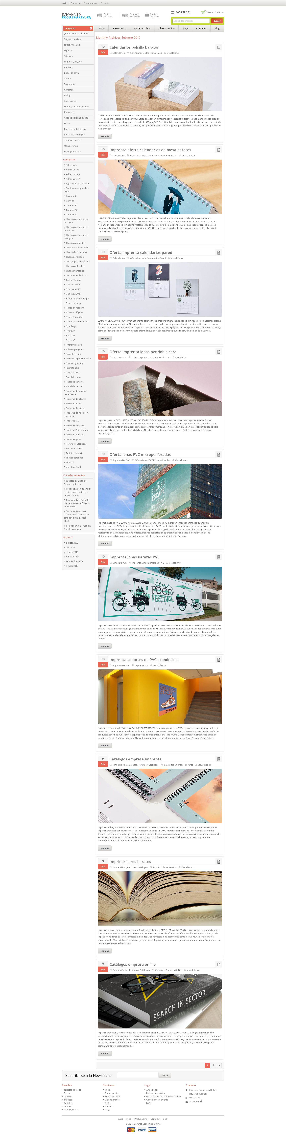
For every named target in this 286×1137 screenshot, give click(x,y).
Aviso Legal (152, 1089)
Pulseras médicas (75, 425)
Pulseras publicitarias (75, 129)
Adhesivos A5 (73, 169)
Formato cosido (120, 970)
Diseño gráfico (166, 28)
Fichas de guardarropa (77, 298)
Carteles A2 (71, 209)
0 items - (213, 12)
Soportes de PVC (72, 140)
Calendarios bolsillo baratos (134, 47)
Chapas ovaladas (75, 256)
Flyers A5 (70, 335)
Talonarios (69, 84)
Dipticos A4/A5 (73, 289)
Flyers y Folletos (74, 344)
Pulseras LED (72, 420)
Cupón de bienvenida (134, 15)
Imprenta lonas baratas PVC (135, 556)
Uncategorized (73, 466)
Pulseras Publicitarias (77, 429)
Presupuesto (90, 3)
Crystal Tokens (73, 279)
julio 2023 (70, 547)
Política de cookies (155, 1093)
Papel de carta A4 (75, 381)
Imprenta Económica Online (147, 1123)
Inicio (64, 3)
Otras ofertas (71, 145)
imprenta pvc (141, 665)
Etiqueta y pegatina (74, 61)
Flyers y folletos (72, 44)
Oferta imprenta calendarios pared (141, 252)
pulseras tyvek (73, 439)
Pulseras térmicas (75, 434)
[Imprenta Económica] (76, 15)
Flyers (67, 1093)
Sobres (68, 78)
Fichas (67, 123)
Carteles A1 (71, 205)
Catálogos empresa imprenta (136, 758)
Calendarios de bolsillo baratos (146, 52)
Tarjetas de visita (72, 39)
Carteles (68, 67)
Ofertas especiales (155, 15)
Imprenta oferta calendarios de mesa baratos (150, 149)
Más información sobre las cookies (163, 1096)
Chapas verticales (75, 270)
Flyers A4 (70, 330)
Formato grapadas (75, 363)
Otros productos (72, 151)
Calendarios (70, 100)
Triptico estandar (74, 457)
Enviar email (196, 1101)
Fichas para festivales (77, 321)
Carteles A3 (71, 214)
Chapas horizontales (76, 252)
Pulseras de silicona (76, 398)
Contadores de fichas (77, 275)
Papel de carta (71, 72)
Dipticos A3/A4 (73, 284)
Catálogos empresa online (133, 964)
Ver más (105, 136)
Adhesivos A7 (73, 178)
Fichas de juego (74, 303)
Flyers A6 (70, 340)
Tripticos (70, 462)
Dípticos (68, 50)
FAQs (185, 28)
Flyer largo (71, 326)
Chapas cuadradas (75, 242)
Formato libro (119, 867)
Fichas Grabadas (74, 316)
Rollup (67, 95)
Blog (217, 28)
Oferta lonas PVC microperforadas (140, 454)
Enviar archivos (142, 28)
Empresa (75, 3)
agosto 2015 (72, 565)
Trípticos (68, 56)
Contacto (104, 3)
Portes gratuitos (108, 15)
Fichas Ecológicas (74, 312)
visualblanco (173, 52)
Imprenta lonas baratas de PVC (148, 562)
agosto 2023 (72, 542)
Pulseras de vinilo (75, 408)
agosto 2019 (72, 551)
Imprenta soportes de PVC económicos (144, 659)
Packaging (69, 112)
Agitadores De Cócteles (77, 183)
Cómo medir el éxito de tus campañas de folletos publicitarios (76, 503)
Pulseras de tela (74, 403)
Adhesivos (71, 165)
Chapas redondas (75, 266)
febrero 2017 (72, 556)
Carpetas (68, 89)
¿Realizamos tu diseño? (76, 33)
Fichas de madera (75, 307)
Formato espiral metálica (125, 764)
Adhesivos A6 (73, 174)
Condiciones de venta (157, 1099)
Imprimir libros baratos (130, 861)
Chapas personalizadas (76, 117)
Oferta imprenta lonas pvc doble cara (143, 351)
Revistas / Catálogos (74, 134)
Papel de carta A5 (75, 386)
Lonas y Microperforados (77, 106)
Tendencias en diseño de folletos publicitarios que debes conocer (78, 492)
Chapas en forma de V (77, 247)
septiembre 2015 (74, 561)
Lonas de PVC (119, 357)
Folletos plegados (75, 349)
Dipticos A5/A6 (73, 293)
